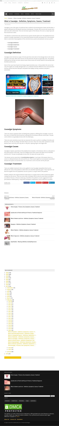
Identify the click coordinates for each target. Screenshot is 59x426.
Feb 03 (10, 330)
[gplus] (47, 3)
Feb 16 (10, 308)
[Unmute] (45, 79)
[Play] (43, 79)
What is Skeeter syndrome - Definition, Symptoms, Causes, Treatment (27, 218)
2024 (7, 276)
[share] (39, 76)
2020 (7, 281)
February (9, 299)
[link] (8, 76)
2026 (7, 272)
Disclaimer (26, 2)
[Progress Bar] (47, 78)
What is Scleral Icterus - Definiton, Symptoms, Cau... (21, 340)
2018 (7, 284)
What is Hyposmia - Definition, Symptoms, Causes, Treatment (25, 235)
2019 (7, 283)
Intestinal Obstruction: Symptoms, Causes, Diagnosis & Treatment (23, 76)
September (10, 287)
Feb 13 (10, 313)
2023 (7, 277)
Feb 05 (10, 327)
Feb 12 (10, 315)
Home (5, 2)
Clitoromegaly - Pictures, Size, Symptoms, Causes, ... (21, 345)
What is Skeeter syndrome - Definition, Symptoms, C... (22, 343)
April (8, 296)
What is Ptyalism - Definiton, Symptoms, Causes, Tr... (22, 331)
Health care (14, 400)
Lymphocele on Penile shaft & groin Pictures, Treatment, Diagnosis (26, 212)
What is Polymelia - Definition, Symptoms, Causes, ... (21, 337)
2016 (7, 353)
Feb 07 (10, 323)
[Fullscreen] (52, 79)
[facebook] (42, 3)
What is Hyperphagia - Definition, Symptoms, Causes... (22, 342)
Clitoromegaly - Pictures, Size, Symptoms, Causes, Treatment (25, 206)
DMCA (17, 416)
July (8, 291)
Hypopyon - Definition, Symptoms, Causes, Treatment (23, 224)
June (8, 293)
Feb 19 (10, 303)
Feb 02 (10, 347)
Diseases (10, 18)
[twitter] (44, 3)
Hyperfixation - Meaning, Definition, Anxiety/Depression (24, 241)
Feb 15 (10, 309)
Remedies (21, 400)
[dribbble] (54, 3)
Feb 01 (10, 349)
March (9, 298)
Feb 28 (10, 301)
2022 (7, 279)
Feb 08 (10, 321)
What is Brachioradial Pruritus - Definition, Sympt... (21, 333)
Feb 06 (10, 325)
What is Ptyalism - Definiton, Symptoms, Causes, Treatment (24, 230)
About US (14, 2)
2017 (7, 286)
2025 (7, 274)
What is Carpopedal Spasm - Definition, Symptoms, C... (22, 335)
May (8, 294)
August (9, 289)
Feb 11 (10, 316)
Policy (9, 2)
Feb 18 (10, 304)
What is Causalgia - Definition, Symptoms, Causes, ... (21, 338)
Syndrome (33, 400)
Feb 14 (10, 311)
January (9, 351)
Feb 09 (10, 320)
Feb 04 (10, 328)
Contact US (20, 2)
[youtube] (49, 3)
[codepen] (51, 3)
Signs (27, 400)
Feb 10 (10, 318)
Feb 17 (10, 306)
